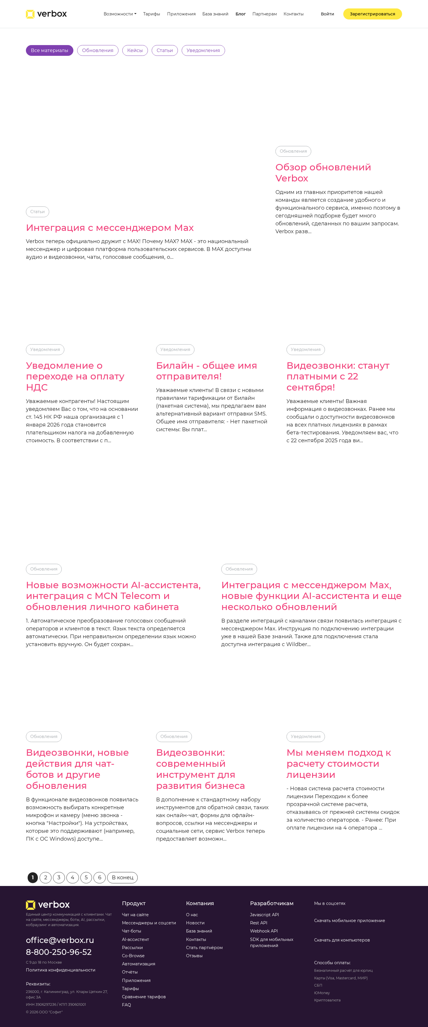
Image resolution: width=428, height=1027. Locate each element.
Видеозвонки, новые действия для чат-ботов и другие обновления (77, 769)
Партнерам (264, 14)
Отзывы (194, 955)
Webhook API (264, 931)
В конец (122, 877)
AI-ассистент (135, 939)
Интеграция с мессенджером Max (110, 227)
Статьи (37, 211)
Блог (241, 14)
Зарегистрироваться (372, 14)
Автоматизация (138, 964)
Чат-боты (131, 931)
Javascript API (264, 914)
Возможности (118, 14)
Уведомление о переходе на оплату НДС (75, 376)
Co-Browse (133, 955)
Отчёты (130, 972)
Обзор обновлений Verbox (323, 173)
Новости (195, 923)
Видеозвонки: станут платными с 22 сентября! (338, 376)
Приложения (181, 14)
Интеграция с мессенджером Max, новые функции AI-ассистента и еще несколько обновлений (311, 596)
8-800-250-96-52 (59, 952)
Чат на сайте (135, 914)
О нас (192, 914)
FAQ (126, 1005)
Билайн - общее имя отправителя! (206, 371)
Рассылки (132, 947)
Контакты (294, 14)
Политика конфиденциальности (60, 970)
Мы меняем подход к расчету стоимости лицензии (338, 763)
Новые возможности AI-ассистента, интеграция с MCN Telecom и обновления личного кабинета (113, 596)
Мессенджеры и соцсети (149, 923)
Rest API (258, 923)
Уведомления (45, 349)
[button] (323, 14)
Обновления (293, 151)
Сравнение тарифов (144, 996)
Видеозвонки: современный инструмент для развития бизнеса (200, 769)
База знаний (215, 14)
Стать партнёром (204, 947)
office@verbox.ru (60, 940)
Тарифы (151, 14)
